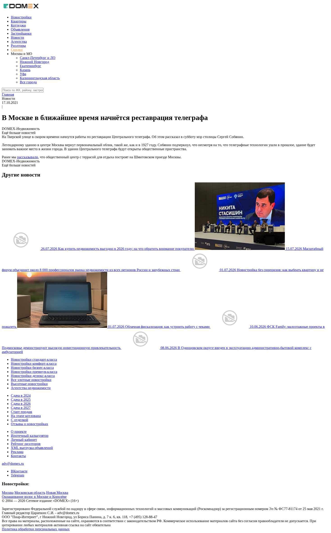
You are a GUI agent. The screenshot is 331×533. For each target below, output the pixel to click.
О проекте (19, 431)
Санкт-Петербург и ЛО (37, 58)
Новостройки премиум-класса (34, 372)
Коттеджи (18, 25)
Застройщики (21, 33)
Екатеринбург (30, 66)
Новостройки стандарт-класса (34, 359)
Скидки (17, 50)
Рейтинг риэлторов (26, 444)
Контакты (18, 456)
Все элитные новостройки (31, 380)
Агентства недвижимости (31, 388)
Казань (25, 70)
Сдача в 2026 (21, 404)
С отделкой (19, 420)
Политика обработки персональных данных (36, 529)
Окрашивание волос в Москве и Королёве (34, 497)
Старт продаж (21, 412)
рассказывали (27, 157)
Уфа (23, 74)
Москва (8, 492)
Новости (17, 37)
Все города (28, 82)
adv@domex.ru (13, 463)
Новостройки (21, 17)
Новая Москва (57, 492)
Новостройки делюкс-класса (33, 376)
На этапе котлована (26, 416)
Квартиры (18, 21)
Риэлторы (18, 46)
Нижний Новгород (34, 62)
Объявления (20, 29)
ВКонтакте (19, 471)
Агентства (19, 41)
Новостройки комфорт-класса (34, 363)
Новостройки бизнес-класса (32, 368)
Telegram (17, 475)
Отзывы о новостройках (29, 424)
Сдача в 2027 (21, 408)
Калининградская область (40, 78)
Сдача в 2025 (21, 399)
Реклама (17, 452)
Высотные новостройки (29, 384)
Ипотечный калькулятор (29, 436)
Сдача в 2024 (21, 395)
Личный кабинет (24, 440)
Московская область (29, 492)
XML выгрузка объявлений (32, 448)
